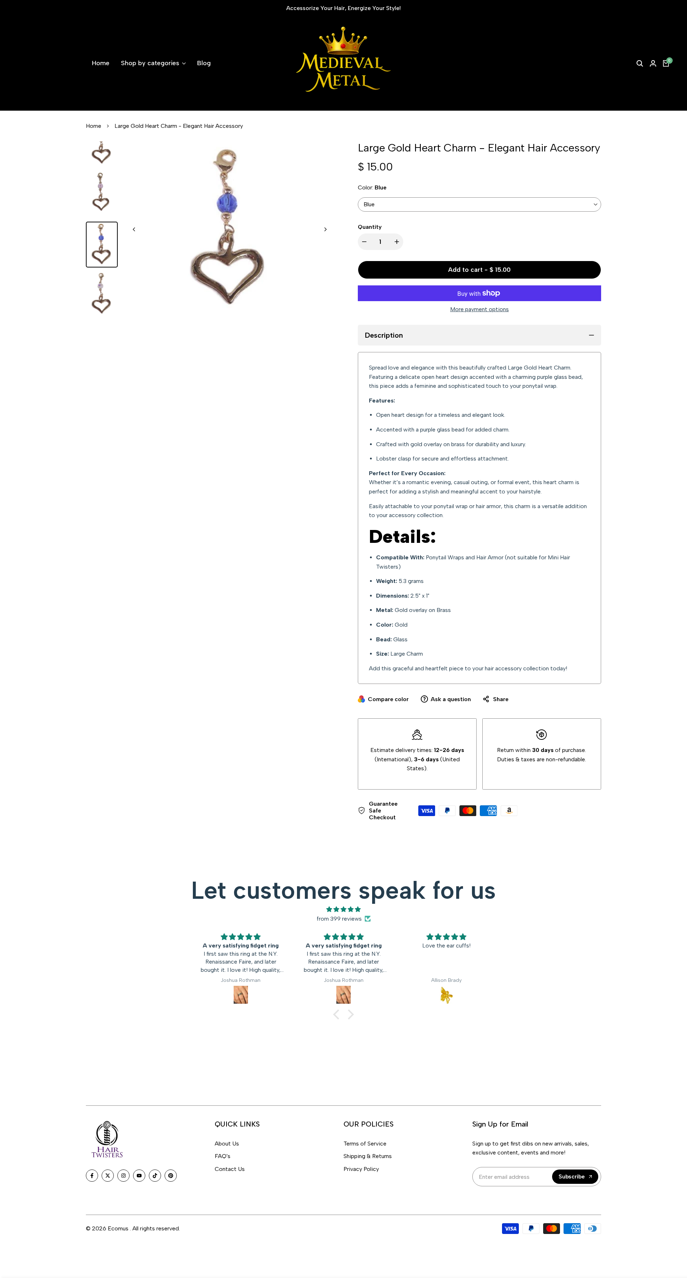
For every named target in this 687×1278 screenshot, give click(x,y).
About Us (227, 1143)
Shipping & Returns (368, 1156)
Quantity (370, 226)
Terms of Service (365, 1143)
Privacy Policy (361, 1169)
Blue (369, 204)
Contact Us (230, 1169)
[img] (343, 909)
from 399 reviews (339, 918)
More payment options (479, 309)
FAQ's (222, 1156)
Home (93, 125)
